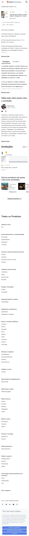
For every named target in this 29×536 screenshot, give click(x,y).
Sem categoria (5, 490)
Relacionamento (5, 449)
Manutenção (4, 382)
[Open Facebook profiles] (3, 504)
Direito (3, 327)
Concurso (3, 324)
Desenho (3, 424)
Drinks (3, 274)
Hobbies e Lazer (6, 369)
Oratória (3, 262)
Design (3, 289)
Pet (2, 227)
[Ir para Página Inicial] (14, 2)
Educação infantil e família (9, 299)
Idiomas (3, 334)
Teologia (3, 244)
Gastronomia (4, 277)
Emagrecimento (5, 459)
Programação (5, 481)
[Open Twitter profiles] (6, 504)
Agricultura (4, 436)
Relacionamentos (6, 446)
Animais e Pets (6, 224)
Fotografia (4, 292)
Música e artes (5, 419)
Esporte (3, 461)
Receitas (3, 279)
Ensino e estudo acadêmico (9, 321)
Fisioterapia (4, 464)
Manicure (3, 406)
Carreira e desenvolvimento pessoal (12, 252)
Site (2, 483)
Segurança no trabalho (7, 314)
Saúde (3, 466)
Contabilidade (5, 354)
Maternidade (4, 302)
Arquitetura (4, 312)
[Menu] (2, 2)
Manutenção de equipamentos (10, 379)
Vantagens (6, 62)
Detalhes (16, 62)
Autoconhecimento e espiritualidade (12, 234)
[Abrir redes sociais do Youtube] (2, 112)
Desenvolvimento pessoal (8, 259)
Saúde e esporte (6, 456)
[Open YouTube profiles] (13, 504)
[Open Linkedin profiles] (10, 504)
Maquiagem (4, 409)
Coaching (3, 257)
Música (3, 426)
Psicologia (4, 344)
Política (3, 342)
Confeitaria (4, 272)
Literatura (4, 339)
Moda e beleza (5, 399)
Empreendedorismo (6, 357)
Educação (4, 329)
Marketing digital (6, 391)
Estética (3, 404)
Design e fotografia (7, 287)
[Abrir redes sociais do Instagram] (5, 112)
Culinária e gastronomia (8, 269)
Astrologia (4, 237)
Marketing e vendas (7, 389)
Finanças (3, 359)
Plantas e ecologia (7, 434)
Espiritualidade (5, 239)
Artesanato (4, 421)
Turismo (3, 372)
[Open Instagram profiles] (17, 504)
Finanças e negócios (7, 352)
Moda (3, 411)
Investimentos (5, 362)
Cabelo (3, 401)
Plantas (3, 439)
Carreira (3, 254)
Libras (3, 337)
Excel (2, 478)
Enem (3, 332)
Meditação (4, 242)
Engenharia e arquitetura (9, 309)
